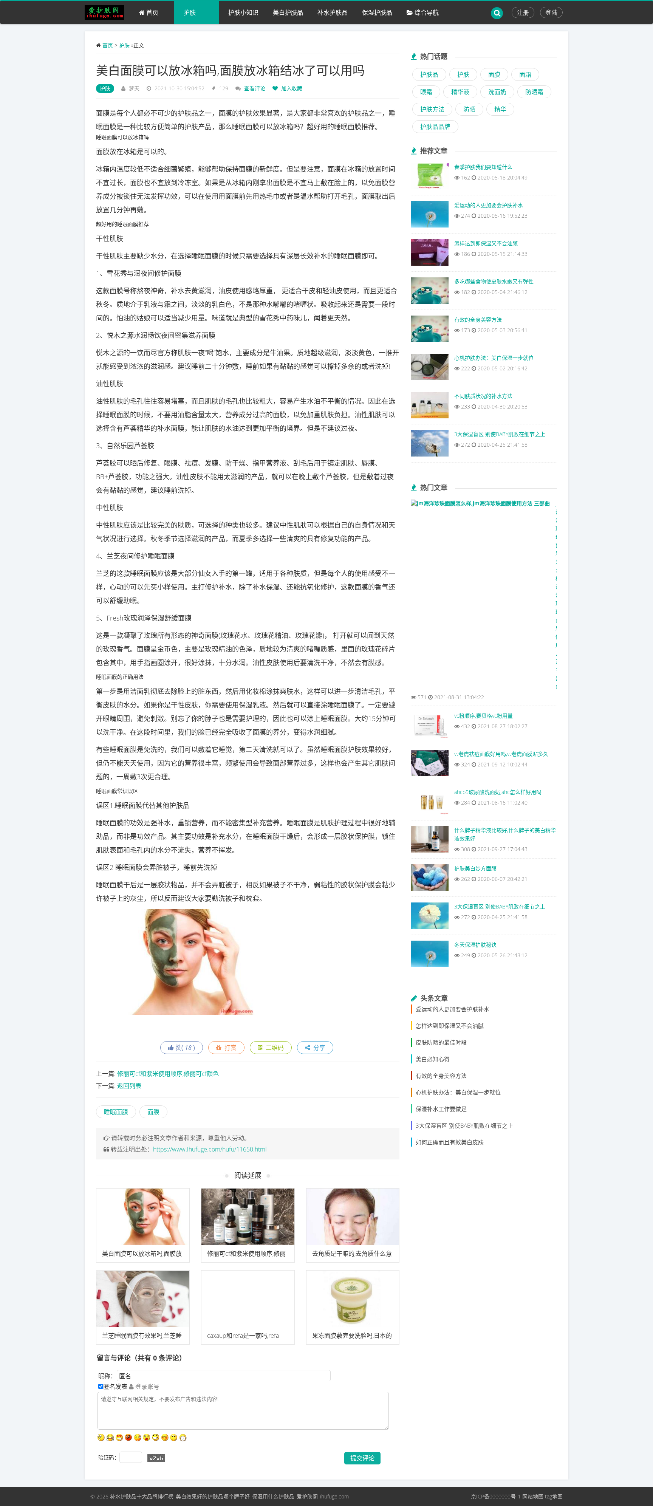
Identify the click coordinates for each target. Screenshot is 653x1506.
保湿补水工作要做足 (441, 1109)
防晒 (469, 109)
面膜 (153, 1112)
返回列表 (129, 1086)
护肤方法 (432, 109)
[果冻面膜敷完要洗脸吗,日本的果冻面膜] (352, 1299)
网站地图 (532, 1496)
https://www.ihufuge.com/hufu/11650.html (210, 1149)
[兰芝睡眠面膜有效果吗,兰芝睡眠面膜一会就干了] (142, 1299)
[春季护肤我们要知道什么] (430, 178)
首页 (151, 12)
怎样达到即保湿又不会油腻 (450, 1025)
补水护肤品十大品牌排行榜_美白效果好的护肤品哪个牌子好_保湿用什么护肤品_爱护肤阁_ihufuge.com (229, 1496)
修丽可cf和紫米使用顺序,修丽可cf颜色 (168, 1074)
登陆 (551, 12)
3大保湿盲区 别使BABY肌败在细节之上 (464, 1125)
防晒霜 (534, 92)
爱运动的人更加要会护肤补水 (452, 1009)
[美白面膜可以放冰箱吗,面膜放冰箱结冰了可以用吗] (142, 1217)
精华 (500, 109)
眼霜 (426, 92)
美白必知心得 (433, 1059)
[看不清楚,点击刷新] (156, 1458)
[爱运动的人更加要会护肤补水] (430, 216)
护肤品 (429, 74)
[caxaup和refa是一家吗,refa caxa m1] (247, 1299)
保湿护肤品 (377, 12)
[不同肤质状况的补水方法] (430, 407)
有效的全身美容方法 (441, 1075)
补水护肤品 (332, 12)
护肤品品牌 (435, 126)
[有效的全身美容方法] (430, 331)
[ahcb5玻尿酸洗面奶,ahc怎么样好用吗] (430, 803)
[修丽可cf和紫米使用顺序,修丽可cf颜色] (247, 1217)
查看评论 (254, 88)
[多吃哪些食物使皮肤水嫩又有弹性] (430, 292)
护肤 (190, 12)
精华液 (460, 92)
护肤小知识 (243, 12)
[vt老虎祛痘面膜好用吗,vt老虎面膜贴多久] (430, 765)
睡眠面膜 (116, 1112)
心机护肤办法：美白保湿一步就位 (458, 1092)
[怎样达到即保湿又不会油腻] (430, 254)
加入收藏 (291, 88)
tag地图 (554, 1496)
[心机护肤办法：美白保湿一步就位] (430, 369)
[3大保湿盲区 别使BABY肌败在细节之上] (430, 445)
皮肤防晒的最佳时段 (441, 1042)
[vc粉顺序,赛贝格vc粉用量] (430, 727)
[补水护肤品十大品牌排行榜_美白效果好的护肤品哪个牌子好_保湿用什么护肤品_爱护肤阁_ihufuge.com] (107, 12)
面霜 (525, 74)
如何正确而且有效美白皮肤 (450, 1142)
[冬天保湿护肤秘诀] (430, 956)
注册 (523, 12)
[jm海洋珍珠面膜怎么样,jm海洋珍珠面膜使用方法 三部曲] (480, 505)
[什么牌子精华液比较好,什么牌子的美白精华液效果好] (430, 841)
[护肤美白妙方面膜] (430, 879)
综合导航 (426, 12)
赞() (184, 1047)
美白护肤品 (288, 12)
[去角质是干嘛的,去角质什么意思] (352, 1217)
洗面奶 (497, 92)
